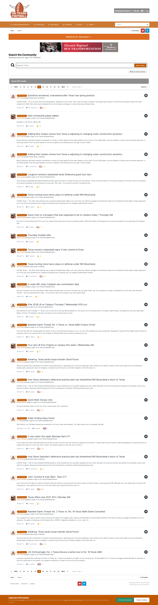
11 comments (32, 166)
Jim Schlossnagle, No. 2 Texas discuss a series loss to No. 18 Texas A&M (65, 552)
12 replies (31, 207)
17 (50, 87)
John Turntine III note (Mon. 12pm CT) (47, 477)
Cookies (32, 583)
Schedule (68, 24)
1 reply (30, 296)
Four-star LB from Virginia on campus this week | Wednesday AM (61, 345)
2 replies (31, 241)
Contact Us (24, 583)
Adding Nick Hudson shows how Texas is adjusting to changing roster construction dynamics (75, 134)
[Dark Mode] (147, 10)
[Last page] (67, 87)
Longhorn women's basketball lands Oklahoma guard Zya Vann (59, 174)
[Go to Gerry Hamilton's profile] (13, 437)
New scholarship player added (43, 115)
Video (91, 24)
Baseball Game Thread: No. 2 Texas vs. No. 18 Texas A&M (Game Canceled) (66, 511)
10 (24, 87)
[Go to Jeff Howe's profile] (13, 96)
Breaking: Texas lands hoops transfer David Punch (53, 359)
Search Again (140, 65)
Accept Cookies (125, 600)
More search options (138, 72)
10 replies (31, 256)
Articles (41, 98)
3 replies (31, 126)
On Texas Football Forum (46, 118)
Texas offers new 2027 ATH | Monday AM (49, 497)
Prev (16, 87)
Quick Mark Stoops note (40, 400)
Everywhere (139, 24)
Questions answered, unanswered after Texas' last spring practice (61, 95)
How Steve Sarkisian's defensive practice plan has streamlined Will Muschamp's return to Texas (76, 379)
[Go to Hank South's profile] (13, 116)
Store (80, 24)
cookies (22, 600)
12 (31, 87)
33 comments (32, 107)
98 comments (32, 544)
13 (35, 87)
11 (27, 87)
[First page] (11, 87)
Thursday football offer (39, 235)
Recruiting (54, 24)
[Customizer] (142, 10)
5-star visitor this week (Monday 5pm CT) (49, 436)
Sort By (143, 87)
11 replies (30, 146)
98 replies (31, 371)
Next (63, 87)
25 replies (31, 448)
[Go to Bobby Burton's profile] (13, 401)
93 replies (31, 337)
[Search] (147, 24)
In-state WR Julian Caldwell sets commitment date (53, 284)
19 (58, 87)
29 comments (32, 469)
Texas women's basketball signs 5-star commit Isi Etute (56, 249)
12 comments (32, 276)
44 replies (31, 524)
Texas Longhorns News (21, 24)
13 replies (31, 410)
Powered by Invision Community (139, 584)
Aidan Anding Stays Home (41, 418)
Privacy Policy (15, 583)
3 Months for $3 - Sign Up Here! (77, 37)
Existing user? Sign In (122, 11)
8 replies (37, 428)
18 (54, 87)
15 (43, 87)
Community (40, 24)
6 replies (30, 187)
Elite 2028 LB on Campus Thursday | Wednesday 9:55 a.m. (58, 304)
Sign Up (136, 11)
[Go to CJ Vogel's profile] (13, 305)
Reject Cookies (141, 600)
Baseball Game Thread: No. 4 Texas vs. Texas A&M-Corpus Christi (61, 324)
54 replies (31, 564)
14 (39, 87)
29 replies (31, 392)
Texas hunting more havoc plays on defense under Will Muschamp (61, 194)
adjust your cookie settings (73, 600)
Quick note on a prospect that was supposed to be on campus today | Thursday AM (70, 215)
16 (47, 87)
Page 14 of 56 (76, 87)
